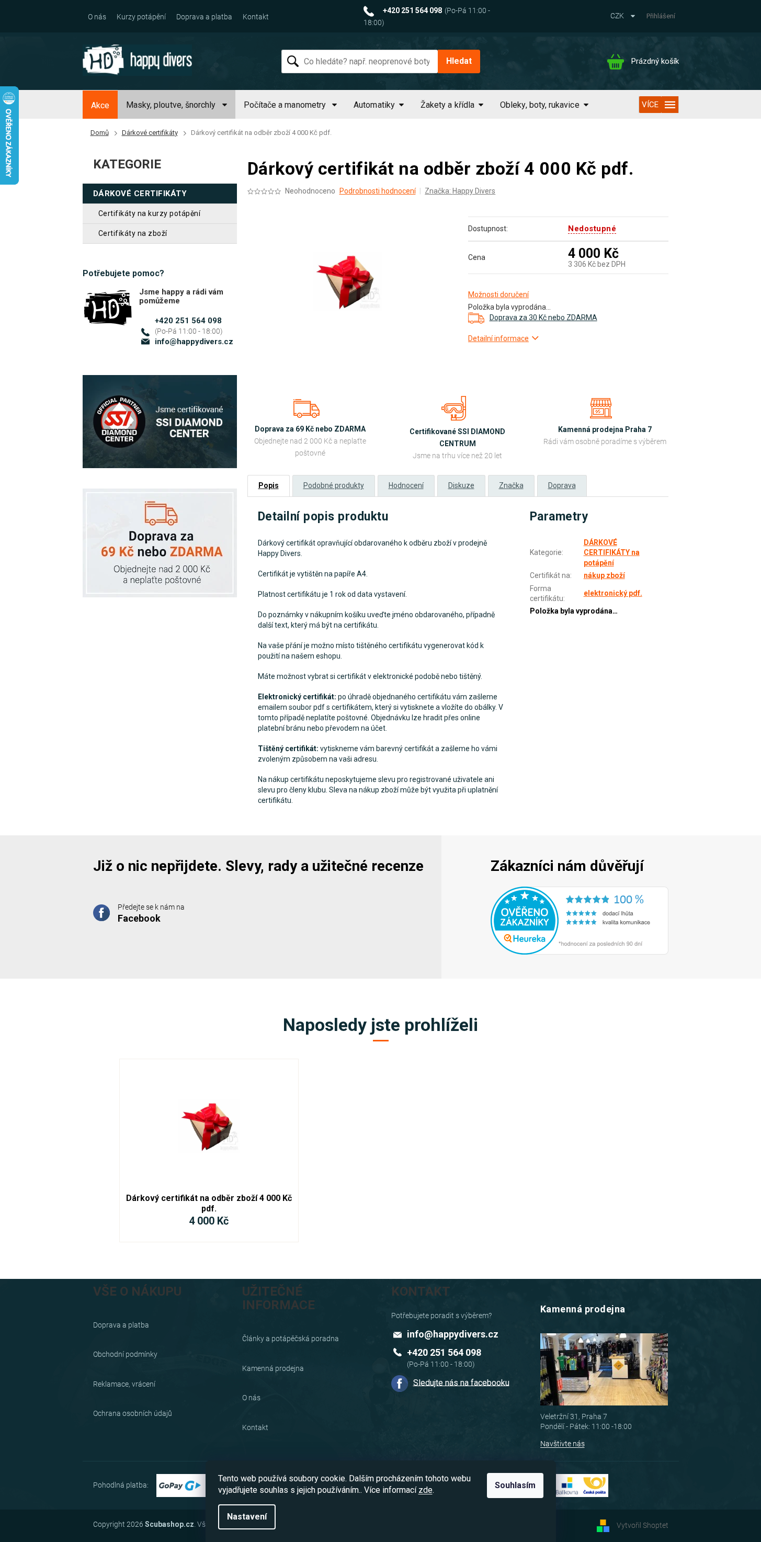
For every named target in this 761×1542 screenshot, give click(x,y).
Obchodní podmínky (125, 1354)
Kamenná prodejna (273, 1368)
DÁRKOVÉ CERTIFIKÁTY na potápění (612, 552)
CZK (618, 16)
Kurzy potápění (141, 17)
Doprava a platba (204, 17)
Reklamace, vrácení (124, 1384)
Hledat (459, 61)
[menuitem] (100, 105)
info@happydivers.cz (194, 341)
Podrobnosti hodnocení (377, 191)
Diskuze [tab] (461, 485)
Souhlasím (515, 1485)
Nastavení (247, 1517)
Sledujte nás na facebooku (461, 1382)
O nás (97, 17)
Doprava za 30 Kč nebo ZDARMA (543, 317)
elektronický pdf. (613, 593)
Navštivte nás (562, 1443)
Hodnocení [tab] (406, 485)
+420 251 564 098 (188, 320)
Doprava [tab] (562, 485)
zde (425, 1490)
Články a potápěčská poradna (290, 1338)
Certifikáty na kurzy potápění (149, 213)
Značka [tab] (511, 485)
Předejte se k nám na (151, 913)
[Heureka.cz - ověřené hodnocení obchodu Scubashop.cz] (579, 914)
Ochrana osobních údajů (132, 1413)
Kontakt (256, 17)
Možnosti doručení (498, 294)
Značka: (460, 191)
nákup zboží (604, 575)
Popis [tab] (268, 485)
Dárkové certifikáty (140, 193)
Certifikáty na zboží (132, 233)
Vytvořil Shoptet (642, 1525)
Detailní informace (498, 338)
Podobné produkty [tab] (333, 485)
